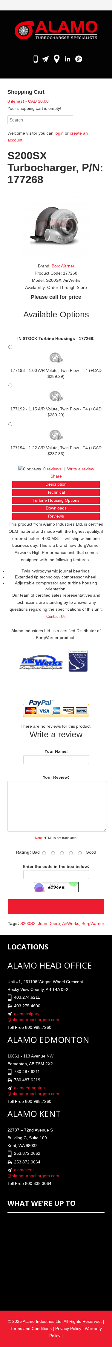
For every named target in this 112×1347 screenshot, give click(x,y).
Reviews (56, 516)
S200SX (28, 923)
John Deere (49, 923)
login (59, 133)
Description (56, 484)
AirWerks (70, 923)
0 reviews (52, 469)
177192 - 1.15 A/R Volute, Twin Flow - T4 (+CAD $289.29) (56, 412)
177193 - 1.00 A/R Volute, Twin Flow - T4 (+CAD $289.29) (56, 373)
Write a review (80, 469)
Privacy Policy (68, 1328)
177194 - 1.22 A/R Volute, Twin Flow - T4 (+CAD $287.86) (56, 450)
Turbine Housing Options (56, 500)
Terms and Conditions (31, 1328)
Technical (56, 492)
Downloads (56, 508)
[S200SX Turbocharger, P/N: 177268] (56, 225)
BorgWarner (63, 266)
